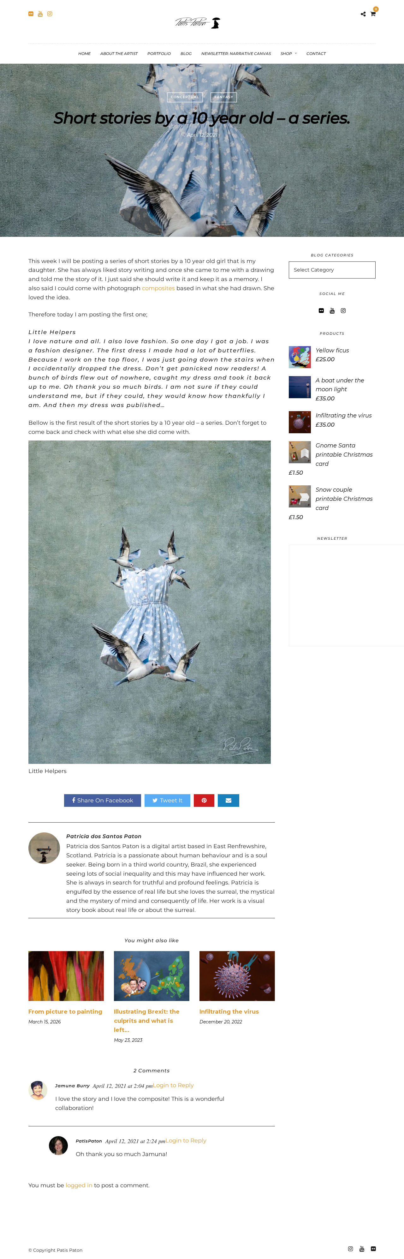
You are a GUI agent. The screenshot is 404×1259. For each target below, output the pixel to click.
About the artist (119, 53)
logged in (79, 1185)
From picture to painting (65, 1011)
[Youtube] (40, 14)
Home (84, 53)
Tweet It (171, 800)
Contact (316, 53)
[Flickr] (30, 14)
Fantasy (223, 97)
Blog (186, 53)
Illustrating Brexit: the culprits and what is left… (147, 1021)
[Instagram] (49, 14)
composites (158, 288)
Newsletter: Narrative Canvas (236, 53)
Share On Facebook (105, 800)
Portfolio (159, 53)
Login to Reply (173, 1085)
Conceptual (185, 97)
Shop (286, 53)
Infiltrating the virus (229, 1011)
